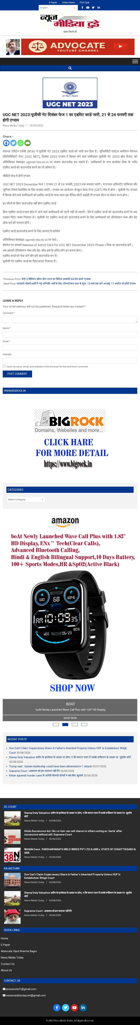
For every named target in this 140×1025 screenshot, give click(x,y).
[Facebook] (6, 143)
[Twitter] (13, 143)
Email (6, 341)
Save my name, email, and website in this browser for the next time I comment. (47, 366)
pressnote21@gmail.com (20, 989)
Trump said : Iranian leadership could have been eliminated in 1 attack (50, 766)
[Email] (27, 143)
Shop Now (70, 718)
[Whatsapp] (20, 143)
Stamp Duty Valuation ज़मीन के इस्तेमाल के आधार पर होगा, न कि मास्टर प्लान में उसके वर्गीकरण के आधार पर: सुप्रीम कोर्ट (70, 757)
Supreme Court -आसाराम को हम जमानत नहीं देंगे (34, 771)
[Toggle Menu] (135, 61)
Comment (9, 313)
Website (7, 354)
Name (7, 328)
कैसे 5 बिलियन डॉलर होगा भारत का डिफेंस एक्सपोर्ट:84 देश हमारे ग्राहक (56, 279)
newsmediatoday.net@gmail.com (25, 995)
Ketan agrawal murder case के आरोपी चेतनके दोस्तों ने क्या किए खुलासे (46, 775)
